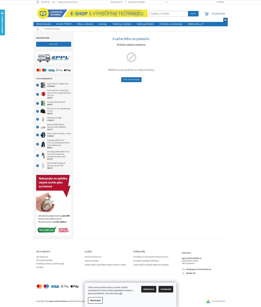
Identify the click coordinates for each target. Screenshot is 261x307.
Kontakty (40, 267)
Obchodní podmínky (136, 2)
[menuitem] (43, 24)
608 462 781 (190, 273)
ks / (53, 44)
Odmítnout (148, 289)
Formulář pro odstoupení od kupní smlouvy (150, 257)
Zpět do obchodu (131, 79)
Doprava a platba (92, 261)
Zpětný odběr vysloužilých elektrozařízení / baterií (105, 265)
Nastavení (95, 300)
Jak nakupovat (116, 2)
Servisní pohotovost (93, 257)
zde (120, 293)
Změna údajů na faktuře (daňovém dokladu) (151, 265)
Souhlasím (166, 289)
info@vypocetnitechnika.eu (198, 269)
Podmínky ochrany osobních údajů (50, 263)
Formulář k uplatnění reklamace (146, 261)
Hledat (193, 13)
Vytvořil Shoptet (218, 301)
